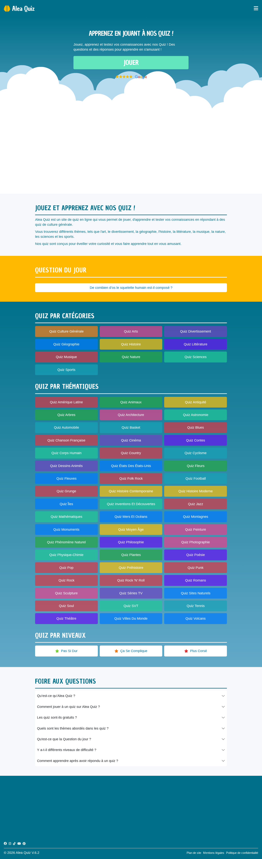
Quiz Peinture (195, 529)
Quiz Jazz (195, 504)
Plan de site (194, 852)
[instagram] (10, 843)
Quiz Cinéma (131, 440)
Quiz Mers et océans (131, 517)
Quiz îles (66, 504)
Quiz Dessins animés (66, 466)
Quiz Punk (196, 568)
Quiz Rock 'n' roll (131, 580)
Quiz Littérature (195, 344)
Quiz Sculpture (66, 593)
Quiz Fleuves (66, 478)
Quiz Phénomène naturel (66, 542)
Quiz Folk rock (131, 478)
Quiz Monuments (66, 529)
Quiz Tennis (196, 606)
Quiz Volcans (195, 618)
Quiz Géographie (66, 344)
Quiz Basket (131, 427)
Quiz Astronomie (195, 415)
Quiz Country (131, 453)
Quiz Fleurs (195, 466)
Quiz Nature (131, 357)
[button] (131, 77)
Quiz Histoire (131, 344)
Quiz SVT (131, 606)
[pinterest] (24, 843)
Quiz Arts (131, 331)
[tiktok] (14, 843)
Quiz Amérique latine (66, 402)
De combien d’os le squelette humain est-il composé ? (131, 288)
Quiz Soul (66, 606)
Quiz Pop (66, 568)
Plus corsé (198, 651)
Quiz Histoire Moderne (195, 491)
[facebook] (5, 843)
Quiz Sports (66, 370)
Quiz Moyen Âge (131, 529)
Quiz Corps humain (66, 453)
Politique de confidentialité (242, 852)
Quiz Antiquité (195, 402)
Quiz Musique (66, 357)
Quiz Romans (195, 580)
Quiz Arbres (66, 415)
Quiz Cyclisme (196, 453)
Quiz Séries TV (131, 593)
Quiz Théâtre (66, 618)
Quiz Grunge (66, 491)
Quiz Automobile (66, 427)
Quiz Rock (66, 580)
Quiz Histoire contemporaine (131, 491)
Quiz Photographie (195, 542)
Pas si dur (69, 651)
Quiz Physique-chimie (66, 555)
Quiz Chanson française (66, 440)
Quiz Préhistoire (131, 568)
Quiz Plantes (131, 555)
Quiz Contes (195, 440)
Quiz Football (195, 478)
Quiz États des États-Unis (131, 466)
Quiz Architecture (131, 415)
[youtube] (19, 843)
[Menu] (256, 8)
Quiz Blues (195, 427)
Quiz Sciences (196, 357)
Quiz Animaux (131, 402)
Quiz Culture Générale (66, 331)
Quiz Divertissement (195, 331)
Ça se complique (133, 651)
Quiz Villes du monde (130, 618)
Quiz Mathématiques (66, 517)
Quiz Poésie (195, 555)
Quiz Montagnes (195, 517)
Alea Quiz (23, 8)
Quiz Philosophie (131, 542)
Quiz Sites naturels (195, 593)
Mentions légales (213, 852)
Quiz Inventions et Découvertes (131, 504)
